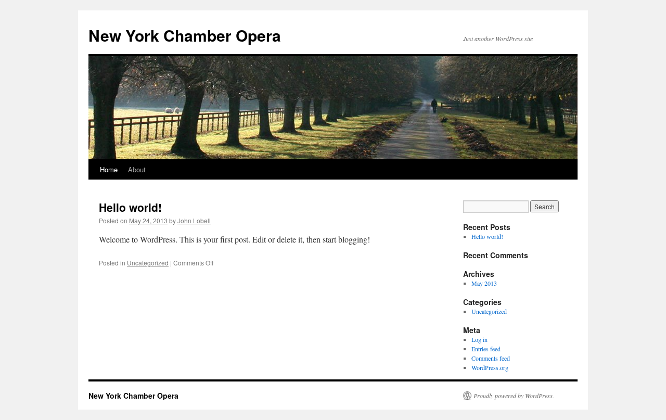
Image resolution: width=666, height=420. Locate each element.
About (137, 169)
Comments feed (490, 358)
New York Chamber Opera (184, 35)
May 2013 (484, 283)
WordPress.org (489, 367)
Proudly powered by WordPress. (513, 395)
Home (109, 169)
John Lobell (194, 220)
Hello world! (130, 207)
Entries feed (486, 349)
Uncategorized (148, 262)
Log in (479, 339)
